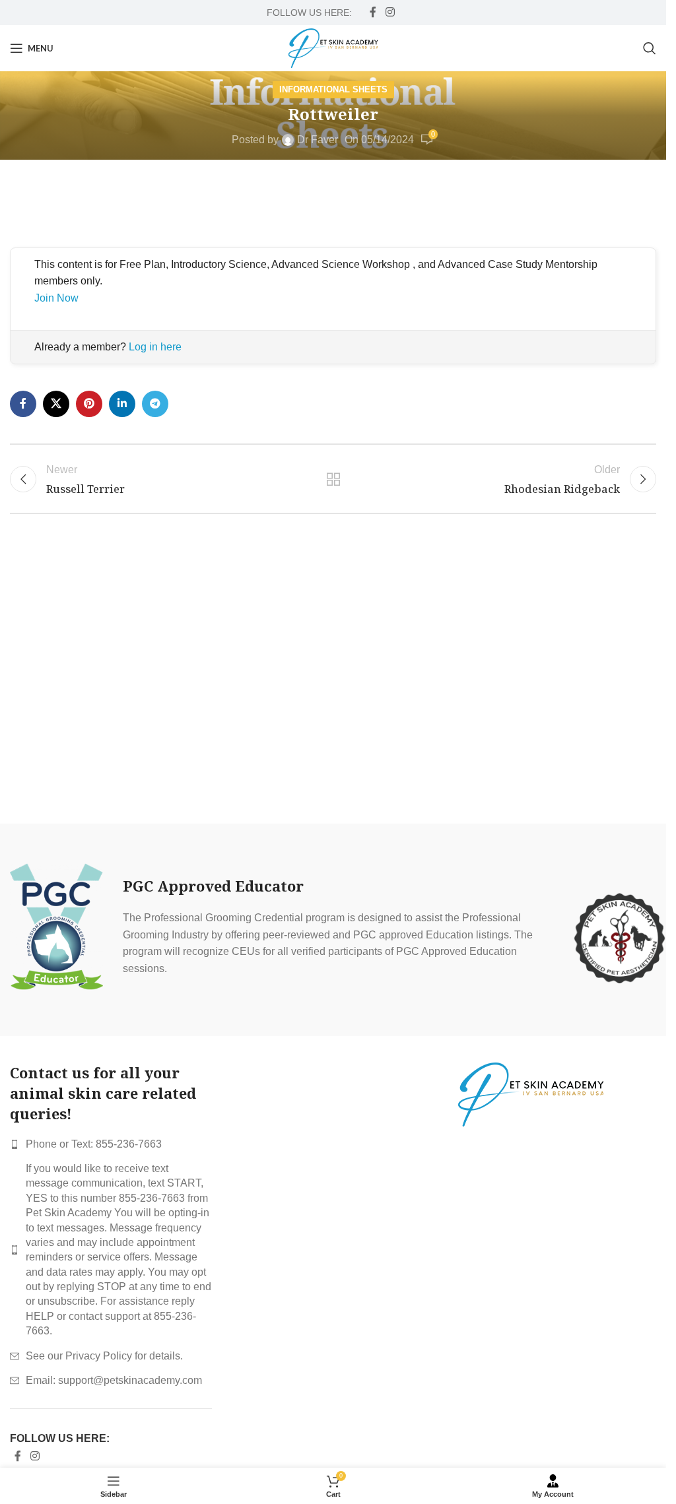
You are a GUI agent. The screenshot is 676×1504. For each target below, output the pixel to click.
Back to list (332, 479)
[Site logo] (333, 47)
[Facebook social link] (373, 12)
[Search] (649, 48)
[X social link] (56, 404)
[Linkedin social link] (122, 404)
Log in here (155, 346)
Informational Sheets (333, 89)
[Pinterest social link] (89, 404)
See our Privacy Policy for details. (104, 1355)
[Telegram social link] (155, 404)
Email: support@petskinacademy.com (114, 1380)
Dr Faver (317, 139)
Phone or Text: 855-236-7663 (94, 1144)
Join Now (56, 298)
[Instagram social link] (390, 12)
